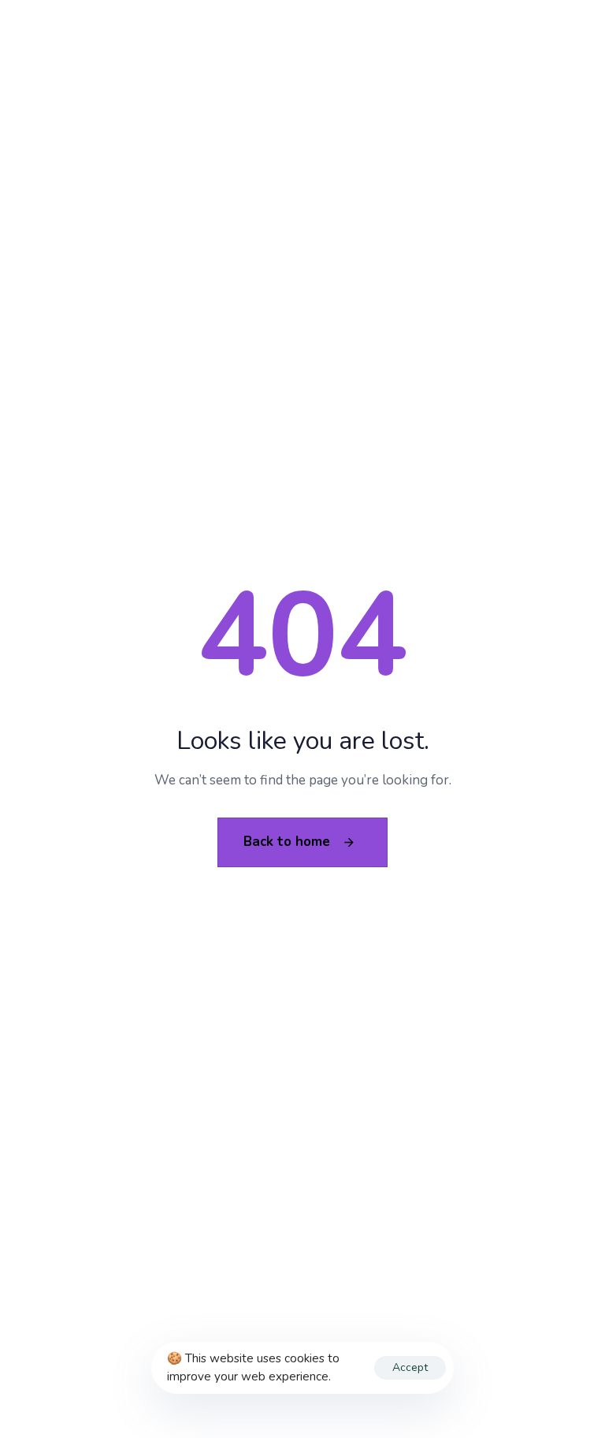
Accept (410, 1367)
